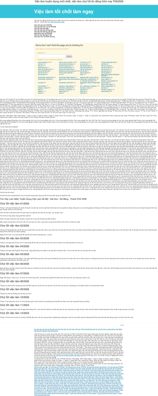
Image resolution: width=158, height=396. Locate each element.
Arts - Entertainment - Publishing (88, 86)
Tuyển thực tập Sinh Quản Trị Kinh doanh (82, 393)
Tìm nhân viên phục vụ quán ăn (105, 380)
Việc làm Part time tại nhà (79, 387)
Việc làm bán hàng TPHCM (71, 373)
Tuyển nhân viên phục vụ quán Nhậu (71, 382)
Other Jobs (83, 93)
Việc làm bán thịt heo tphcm (93, 375)
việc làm (45, 329)
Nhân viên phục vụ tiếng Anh (85, 380)
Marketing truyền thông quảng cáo (67, 71)
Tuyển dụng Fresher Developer (108, 390)
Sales (81, 74)
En (59, 74)
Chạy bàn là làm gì (40, 385)
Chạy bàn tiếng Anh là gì (55, 385)
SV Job (69, 329)
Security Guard (105, 82)
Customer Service (105, 77)
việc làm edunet (42, 331)
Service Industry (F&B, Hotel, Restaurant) (69, 79)
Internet (40, 93)
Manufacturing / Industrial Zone (45, 77)
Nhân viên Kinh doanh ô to (114, 378)
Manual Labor (62, 91)
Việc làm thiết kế (105, 72)
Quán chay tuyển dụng (71, 385)
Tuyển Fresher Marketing (72, 390)
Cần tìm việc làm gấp (41, 367)
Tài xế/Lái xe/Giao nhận (65, 65)
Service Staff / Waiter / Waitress (67, 77)
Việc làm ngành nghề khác (65, 72)
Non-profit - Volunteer (106, 89)
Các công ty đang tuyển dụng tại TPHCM (61, 369)
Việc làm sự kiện (105, 69)
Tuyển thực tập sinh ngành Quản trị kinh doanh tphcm (51, 393)
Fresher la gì (40, 390)
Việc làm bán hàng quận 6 (42, 377)
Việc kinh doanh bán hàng (65, 67)
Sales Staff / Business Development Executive (110, 74)
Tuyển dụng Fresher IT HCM (54, 390)
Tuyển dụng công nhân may (107, 372)
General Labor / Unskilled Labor (88, 79)
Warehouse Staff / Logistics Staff (88, 77)
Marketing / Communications (108, 81)
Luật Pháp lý (104, 64)
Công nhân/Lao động (85, 67)
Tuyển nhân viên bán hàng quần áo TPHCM (48, 375)
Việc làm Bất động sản (43, 71)
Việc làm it (40, 64)
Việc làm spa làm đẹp (85, 69)
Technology (104, 88)
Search (69, 56)
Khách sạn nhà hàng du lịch (45, 69)
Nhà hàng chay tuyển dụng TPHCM (99, 383)
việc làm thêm (83, 71)
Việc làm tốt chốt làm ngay (64, 11)
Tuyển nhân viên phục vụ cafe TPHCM (96, 382)
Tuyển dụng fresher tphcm (89, 390)
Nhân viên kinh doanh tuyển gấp (62, 377)
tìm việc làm (38, 329)
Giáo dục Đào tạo (84, 72)
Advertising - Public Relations (66, 86)
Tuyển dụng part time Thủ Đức (99, 388)
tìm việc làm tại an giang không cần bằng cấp (68, 355)
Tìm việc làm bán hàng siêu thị (73, 375)
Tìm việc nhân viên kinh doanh (95, 378)
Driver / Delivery (105, 79)
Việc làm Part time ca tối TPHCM (57, 388)
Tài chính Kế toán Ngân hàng (108, 62)
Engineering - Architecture (65, 88)
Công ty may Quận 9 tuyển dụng (65, 372)
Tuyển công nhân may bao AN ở (87, 372)
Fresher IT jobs (52, 392)
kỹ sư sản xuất (84, 64)
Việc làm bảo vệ (42, 74)
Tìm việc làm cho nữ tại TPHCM (75, 367)
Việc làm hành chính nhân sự (66, 64)
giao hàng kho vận (105, 71)
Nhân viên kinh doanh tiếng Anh (84, 377)
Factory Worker (42, 86)
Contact (122, 325)
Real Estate (83, 89)
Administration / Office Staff (66, 82)
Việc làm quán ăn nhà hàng (66, 62)
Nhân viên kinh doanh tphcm (104, 377)
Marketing (40, 91)
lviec (73, 329)
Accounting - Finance (85, 88)
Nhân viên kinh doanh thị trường (74, 378)
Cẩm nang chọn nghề (57, 22)
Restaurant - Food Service (65, 89)
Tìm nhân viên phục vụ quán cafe (64, 380)
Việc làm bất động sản (88, 329)
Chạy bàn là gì (116, 383)
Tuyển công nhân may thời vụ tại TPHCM (76, 370)
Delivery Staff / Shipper (107, 84)
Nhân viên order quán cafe (87, 385)
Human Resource (105, 91)
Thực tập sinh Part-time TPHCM (109, 392)
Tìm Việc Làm (83, 62)
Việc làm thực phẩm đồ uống (66, 69)
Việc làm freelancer (43, 62)
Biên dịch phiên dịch (85, 65)
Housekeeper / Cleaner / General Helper (90, 82)
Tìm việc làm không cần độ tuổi (96, 367)
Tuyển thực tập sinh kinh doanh (107, 393)
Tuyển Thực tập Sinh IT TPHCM (87, 392)
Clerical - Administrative (107, 86)
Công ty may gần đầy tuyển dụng (51, 370)
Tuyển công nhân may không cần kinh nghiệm (105, 370)
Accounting (41, 82)
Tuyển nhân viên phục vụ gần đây (55, 383)
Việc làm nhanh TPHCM (83, 369)
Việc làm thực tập (42, 72)
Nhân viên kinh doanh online (43, 380)
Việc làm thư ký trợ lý (106, 67)
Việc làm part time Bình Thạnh (78, 388)
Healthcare (82, 91)
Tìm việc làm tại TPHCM (56, 367)
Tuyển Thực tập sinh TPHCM (66, 392)
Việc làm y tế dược (106, 65)
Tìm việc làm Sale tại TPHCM (90, 373)
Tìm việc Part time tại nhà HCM (98, 387)
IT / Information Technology (87, 81)
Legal (60, 93)
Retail (39, 89)
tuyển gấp (51, 329)
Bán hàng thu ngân (42, 67)
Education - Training (43, 88)
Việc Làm (40, 65)
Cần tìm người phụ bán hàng (112, 375)
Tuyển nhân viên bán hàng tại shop (112, 373)
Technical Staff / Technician (45, 79)
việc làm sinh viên (60, 329)
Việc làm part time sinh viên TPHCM (58, 387)
